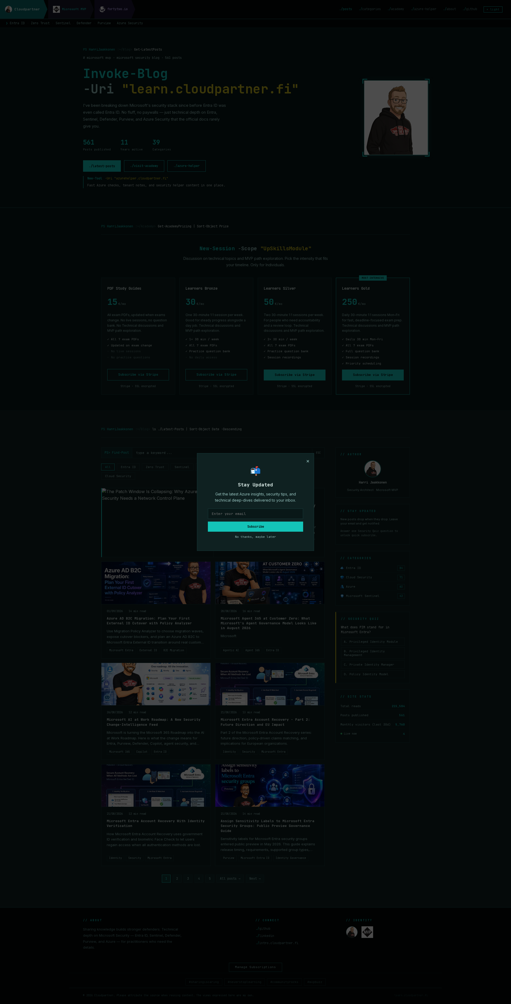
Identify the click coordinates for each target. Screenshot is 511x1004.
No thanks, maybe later (255, 537)
